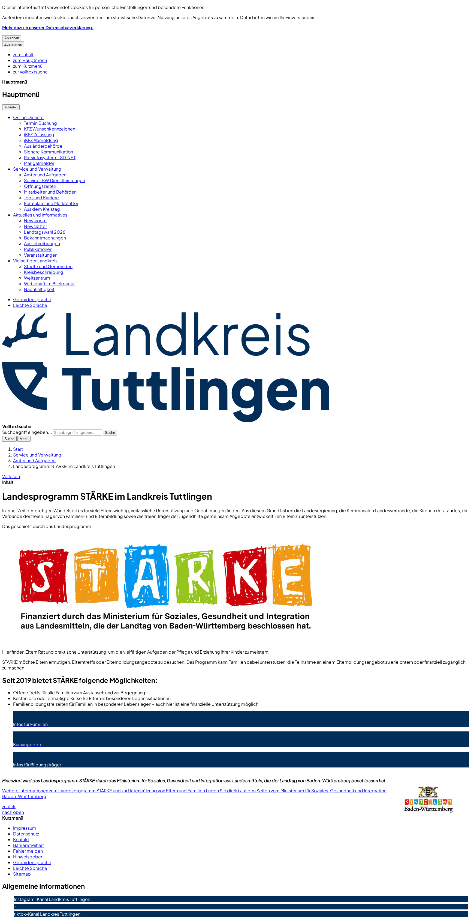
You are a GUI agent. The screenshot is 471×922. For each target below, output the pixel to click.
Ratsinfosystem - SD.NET (50, 157)
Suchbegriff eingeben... (27, 432)
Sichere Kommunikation (48, 152)
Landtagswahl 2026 (44, 232)
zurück (9, 806)
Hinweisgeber (27, 856)
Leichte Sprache (30, 305)
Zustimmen (13, 44)
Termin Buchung (40, 123)
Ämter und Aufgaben (45, 174)
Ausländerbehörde (43, 146)
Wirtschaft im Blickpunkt (49, 283)
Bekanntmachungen (45, 238)
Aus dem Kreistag (42, 209)
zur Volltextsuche (30, 72)
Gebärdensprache (32, 299)
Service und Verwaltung (37, 169)
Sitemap (22, 874)
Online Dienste (28, 117)
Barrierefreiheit (28, 845)
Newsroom (35, 220)
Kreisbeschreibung (43, 272)
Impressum (24, 828)
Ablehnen (11, 38)
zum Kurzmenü (28, 66)
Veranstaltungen (41, 255)
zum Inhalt (23, 54)
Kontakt (21, 839)
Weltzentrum (37, 278)
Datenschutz (26, 834)
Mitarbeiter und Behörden (50, 192)
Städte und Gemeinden (48, 266)
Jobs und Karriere (41, 197)
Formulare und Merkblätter (51, 203)
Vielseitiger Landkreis (35, 260)
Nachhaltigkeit (39, 289)
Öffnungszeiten (40, 186)
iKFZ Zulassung (39, 134)
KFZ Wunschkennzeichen (49, 129)
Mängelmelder (39, 163)
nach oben (13, 812)
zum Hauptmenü (30, 60)
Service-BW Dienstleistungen (54, 180)
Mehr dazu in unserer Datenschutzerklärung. (47, 27)
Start (18, 449)
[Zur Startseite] (165, 420)
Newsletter (35, 226)
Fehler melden (28, 851)
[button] (235, 589)
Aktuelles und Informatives (40, 215)
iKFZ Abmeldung (41, 140)
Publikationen (38, 249)
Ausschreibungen (42, 243)
